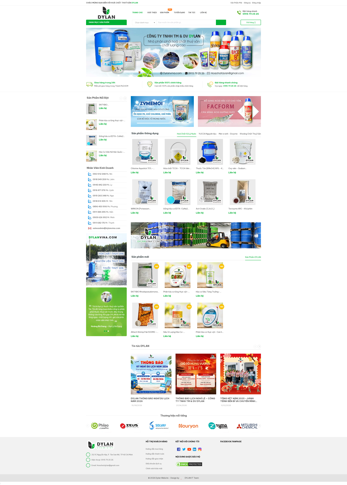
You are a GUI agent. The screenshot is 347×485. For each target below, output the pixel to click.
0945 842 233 (99, 185)
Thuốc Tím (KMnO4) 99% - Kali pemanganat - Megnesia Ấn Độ (210, 168)
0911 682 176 (99, 223)
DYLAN (135, 3)
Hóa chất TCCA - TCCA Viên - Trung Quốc (177, 168)
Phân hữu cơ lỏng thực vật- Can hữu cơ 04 (175, 292)
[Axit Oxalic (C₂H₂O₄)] (210, 192)
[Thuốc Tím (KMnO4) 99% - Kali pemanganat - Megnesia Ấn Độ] (210, 152)
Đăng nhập (256, 3)
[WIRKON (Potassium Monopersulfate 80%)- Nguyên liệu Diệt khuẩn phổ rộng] (145, 192)
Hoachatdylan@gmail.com (108, 465)
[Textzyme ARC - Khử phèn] (242, 192)
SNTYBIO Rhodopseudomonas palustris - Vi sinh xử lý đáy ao (145, 292)
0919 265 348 (99, 195)
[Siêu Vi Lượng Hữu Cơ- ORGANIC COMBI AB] (177, 315)
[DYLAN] (106, 445)
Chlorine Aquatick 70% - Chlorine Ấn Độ (142, 168)
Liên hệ (203, 13)
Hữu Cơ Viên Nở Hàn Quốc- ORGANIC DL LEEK (111, 152)
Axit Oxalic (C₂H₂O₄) (205, 208)
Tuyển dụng (179, 13)
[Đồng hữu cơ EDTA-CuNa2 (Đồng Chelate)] (177, 192)
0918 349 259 (99, 179)
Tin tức (192, 13)
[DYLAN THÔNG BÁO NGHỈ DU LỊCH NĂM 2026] (151, 374)
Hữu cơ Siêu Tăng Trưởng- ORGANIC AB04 (208, 292)
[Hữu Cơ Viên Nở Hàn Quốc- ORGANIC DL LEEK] (91, 156)
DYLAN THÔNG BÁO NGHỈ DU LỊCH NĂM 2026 (150, 399)
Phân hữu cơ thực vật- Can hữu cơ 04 (210, 332)
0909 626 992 (100, 217)
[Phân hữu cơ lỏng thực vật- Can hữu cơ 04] (177, 275)
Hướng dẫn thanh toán (155, 454)
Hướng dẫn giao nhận (154, 459)
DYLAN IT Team (192, 478)
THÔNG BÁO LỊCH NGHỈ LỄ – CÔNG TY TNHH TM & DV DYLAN (195, 399)
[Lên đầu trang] (341, 468)
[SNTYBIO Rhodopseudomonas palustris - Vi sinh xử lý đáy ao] (145, 275)
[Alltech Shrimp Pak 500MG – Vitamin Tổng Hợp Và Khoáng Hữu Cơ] (145, 315)
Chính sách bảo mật (154, 468)
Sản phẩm (165, 12)
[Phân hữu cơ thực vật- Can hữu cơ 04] (210, 315)
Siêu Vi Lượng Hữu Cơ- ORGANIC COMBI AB (173, 332)
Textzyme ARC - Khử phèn (240, 208)
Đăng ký (247, 3)
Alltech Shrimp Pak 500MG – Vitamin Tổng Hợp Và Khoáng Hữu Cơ (144, 332)
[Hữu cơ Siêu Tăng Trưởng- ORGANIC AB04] (210, 275)
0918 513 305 (99, 201)
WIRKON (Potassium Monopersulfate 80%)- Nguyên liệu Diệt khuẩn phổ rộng (145, 208)
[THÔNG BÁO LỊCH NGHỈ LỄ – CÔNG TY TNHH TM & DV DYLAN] (196, 374)
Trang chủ (137, 13)
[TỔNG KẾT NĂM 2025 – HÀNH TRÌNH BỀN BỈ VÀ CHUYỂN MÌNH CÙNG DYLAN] (240, 374)
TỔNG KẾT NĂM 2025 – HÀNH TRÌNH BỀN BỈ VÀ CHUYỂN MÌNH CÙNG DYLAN (237, 399)
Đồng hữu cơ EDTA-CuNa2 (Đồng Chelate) (175, 208)
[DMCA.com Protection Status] (189, 464)
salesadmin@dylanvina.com (106, 228)
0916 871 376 (99, 190)
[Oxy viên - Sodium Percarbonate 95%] (242, 152)
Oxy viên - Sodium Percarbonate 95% (236, 168)
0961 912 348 (99, 174)
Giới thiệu (152, 13)
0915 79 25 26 (251, 13)
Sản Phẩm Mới (236, 3)
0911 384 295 (99, 212)
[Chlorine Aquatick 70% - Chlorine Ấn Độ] (145, 152)
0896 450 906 (100, 206)
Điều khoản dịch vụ (154, 463)
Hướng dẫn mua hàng (154, 449)
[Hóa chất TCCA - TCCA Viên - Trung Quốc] (177, 152)
